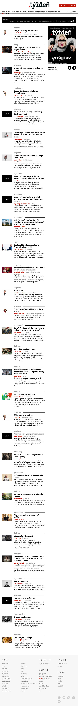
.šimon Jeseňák (18, 52)
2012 (52, 21)
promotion (18, 472)
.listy (27, 181)
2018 (34, 21)
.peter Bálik (17, 376)
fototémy (24, 674)
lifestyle (17, 554)
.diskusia (26, 333)
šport (22, 671)
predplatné (43, 674)
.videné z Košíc (28, 160)
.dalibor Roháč (18, 95)
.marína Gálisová (19, 249)
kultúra (28, 11)
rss (40, 691)
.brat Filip (17, 417)
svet (15, 242)
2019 (31, 21)
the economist (21, 11)
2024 (16, 21)
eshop (58, 11)
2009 (61, 21)
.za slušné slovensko (31, 116)
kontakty (61, 686)
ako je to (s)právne (27, 679)
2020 (28, 21)
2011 (55, 21)
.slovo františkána (27, 417)
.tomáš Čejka (18, 619)
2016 (40, 21)
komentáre (24, 681)
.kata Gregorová (19, 181)
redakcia (60, 676)
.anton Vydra (18, 436)
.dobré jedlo (28, 640)
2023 (19, 21)
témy (16, 44)
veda (22, 669)
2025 (13, 21)
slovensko (14, 11)
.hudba (27, 499)
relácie (48, 11)
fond (59, 679)
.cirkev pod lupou (29, 436)
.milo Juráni (17, 351)
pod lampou (42, 11)
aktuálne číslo (6, 11)
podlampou (6, 681)
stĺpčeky (17, 65)
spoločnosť (34, 11)
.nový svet (28, 584)
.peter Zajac (17, 73)
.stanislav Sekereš (19, 227)
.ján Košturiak (18, 584)
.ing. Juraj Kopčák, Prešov (22, 204)
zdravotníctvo (25, 686)
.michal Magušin (28, 52)
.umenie (26, 538)
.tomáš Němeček (19, 272)
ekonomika (5, 676)
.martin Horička (19, 397)
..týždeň (27, 139)
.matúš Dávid (18, 139)
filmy (41, 683)
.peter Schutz (18, 160)
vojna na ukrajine (44, 664)
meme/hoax (25, 688)
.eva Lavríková (18, 116)
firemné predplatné (45, 676)
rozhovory (18, 452)
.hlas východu (27, 601)
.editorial (26, 33)
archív (72, 21)
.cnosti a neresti (31, 563)
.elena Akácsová (19, 563)
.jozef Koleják (18, 640)
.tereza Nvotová (19, 314)
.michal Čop (17, 601)
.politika (29, 249)
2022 (22, 21)
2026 (10, 21)
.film (24, 376)
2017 (37, 21)
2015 (43, 21)
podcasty (53, 11)
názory (17, 28)
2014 (46, 21)
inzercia (60, 683)
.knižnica (28, 397)
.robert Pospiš (18, 499)
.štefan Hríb (17, 33)
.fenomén (27, 619)
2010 (58, 21)
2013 (49, 21)
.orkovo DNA (32, 293)
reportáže (5, 674)
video (22, 676)
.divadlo (25, 351)
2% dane (60, 681)
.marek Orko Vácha (20, 293)
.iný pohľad (28, 95)
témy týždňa (6, 679)
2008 (64, 21)
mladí (22, 691)
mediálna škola (44, 686)
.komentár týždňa (29, 73)
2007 (67, 21)
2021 (25, 21)
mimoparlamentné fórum (29, 683)
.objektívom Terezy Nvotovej (35, 314)
